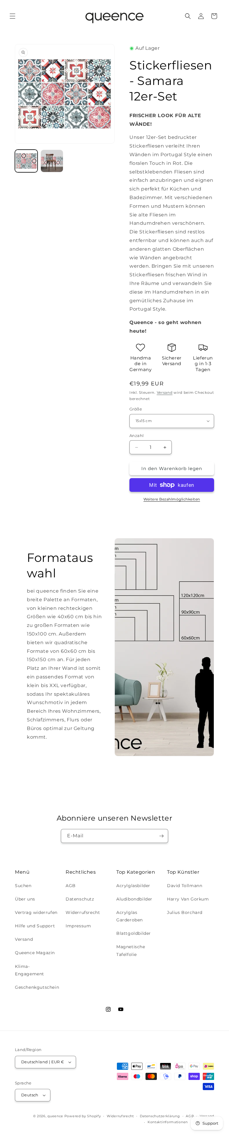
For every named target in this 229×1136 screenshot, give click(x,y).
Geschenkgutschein (37, 987)
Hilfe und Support (35, 926)
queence (55, 1116)
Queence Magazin (35, 952)
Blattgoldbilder (133, 933)
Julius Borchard (184, 912)
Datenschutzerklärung (160, 1116)
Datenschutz (80, 899)
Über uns (25, 899)
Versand (165, 392)
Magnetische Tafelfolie (130, 950)
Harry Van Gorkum (188, 899)
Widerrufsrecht (83, 912)
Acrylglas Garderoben (129, 916)
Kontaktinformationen (168, 1122)
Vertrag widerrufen (36, 912)
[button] (12, 16)
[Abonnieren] (161, 836)
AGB (71, 885)
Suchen (23, 885)
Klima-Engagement (29, 970)
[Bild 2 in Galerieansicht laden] (52, 161)
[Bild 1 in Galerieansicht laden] (26, 161)
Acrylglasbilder (133, 885)
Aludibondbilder (134, 899)
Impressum (78, 926)
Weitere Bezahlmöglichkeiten (171, 499)
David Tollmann (184, 885)
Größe (135, 409)
